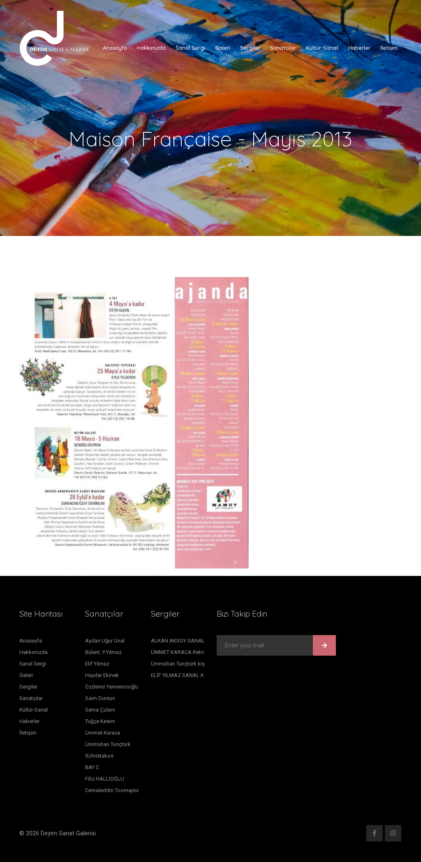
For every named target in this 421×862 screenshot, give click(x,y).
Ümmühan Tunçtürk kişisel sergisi (190, 664)
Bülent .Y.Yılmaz (103, 652)
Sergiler (250, 47)
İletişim (389, 47)
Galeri (222, 47)
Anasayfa (115, 47)
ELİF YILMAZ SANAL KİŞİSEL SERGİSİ (196, 675)
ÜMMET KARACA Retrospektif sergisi (195, 652)
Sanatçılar (283, 47)
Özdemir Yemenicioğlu (111, 687)
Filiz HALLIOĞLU (104, 779)
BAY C (92, 767)
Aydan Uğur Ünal (105, 641)
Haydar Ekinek (102, 675)
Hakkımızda (151, 47)
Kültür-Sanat (322, 47)
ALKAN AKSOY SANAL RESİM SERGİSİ (197, 641)
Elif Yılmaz (97, 664)
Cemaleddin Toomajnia (112, 790)
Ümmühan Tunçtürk (108, 744)
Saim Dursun (100, 698)
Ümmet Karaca (102, 733)
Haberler (359, 47)
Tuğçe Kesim (100, 721)
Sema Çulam (100, 710)
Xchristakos (99, 756)
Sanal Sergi (190, 47)
